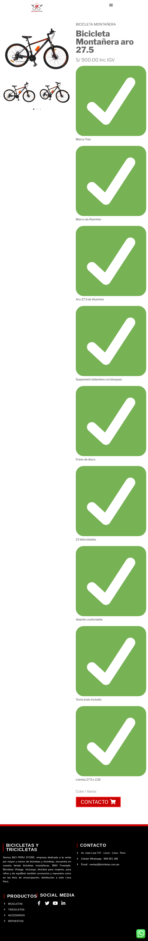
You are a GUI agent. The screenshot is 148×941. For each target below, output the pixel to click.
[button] (111, 5)
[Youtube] (55, 903)
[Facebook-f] (39, 903)
